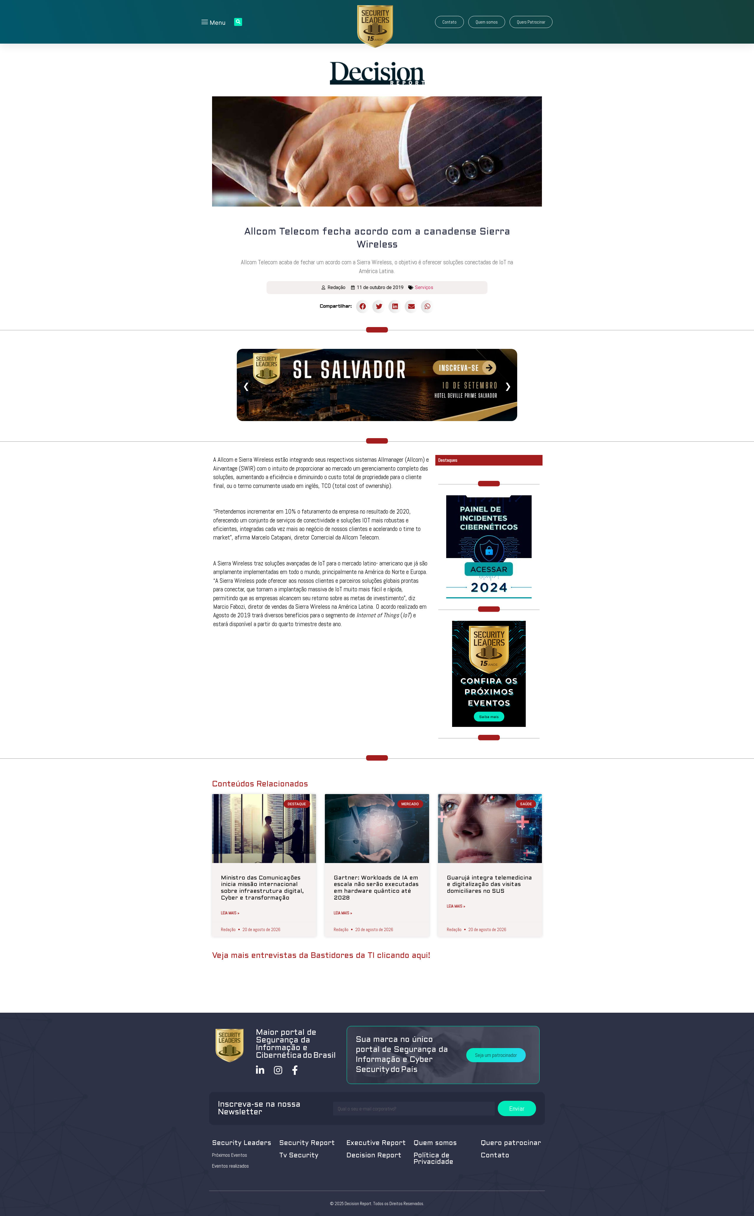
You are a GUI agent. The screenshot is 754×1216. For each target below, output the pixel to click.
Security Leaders (241, 1143)
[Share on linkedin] (395, 306)
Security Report (307, 1143)
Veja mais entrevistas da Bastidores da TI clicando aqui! (321, 955)
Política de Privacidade (433, 1159)
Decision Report (373, 1156)
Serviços (424, 287)
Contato (495, 1156)
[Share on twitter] (379, 306)
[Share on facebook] (362, 306)
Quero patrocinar (511, 1143)
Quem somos (435, 1143)
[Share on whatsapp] (427, 306)
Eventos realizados (230, 1166)
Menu (217, 22)
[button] (449, 22)
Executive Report (376, 1143)
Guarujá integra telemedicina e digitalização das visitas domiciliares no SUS (489, 884)
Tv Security (298, 1156)
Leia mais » (230, 912)
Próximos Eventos (229, 1155)
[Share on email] (411, 306)
